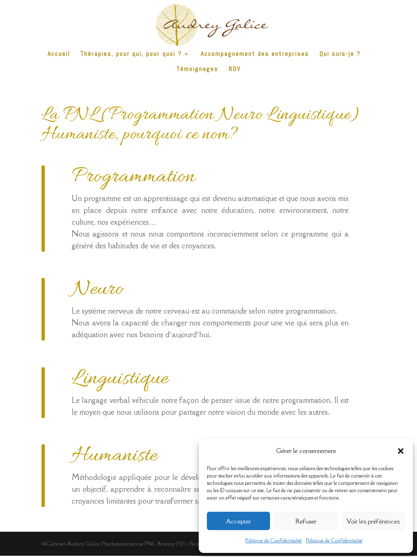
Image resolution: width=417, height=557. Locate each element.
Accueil (59, 54)
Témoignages (197, 69)
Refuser (305, 521)
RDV (235, 69)
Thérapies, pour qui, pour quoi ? (131, 54)
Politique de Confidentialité (273, 540)
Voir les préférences (373, 521)
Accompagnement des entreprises (255, 54)
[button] (401, 451)
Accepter (238, 521)
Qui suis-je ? (340, 54)
